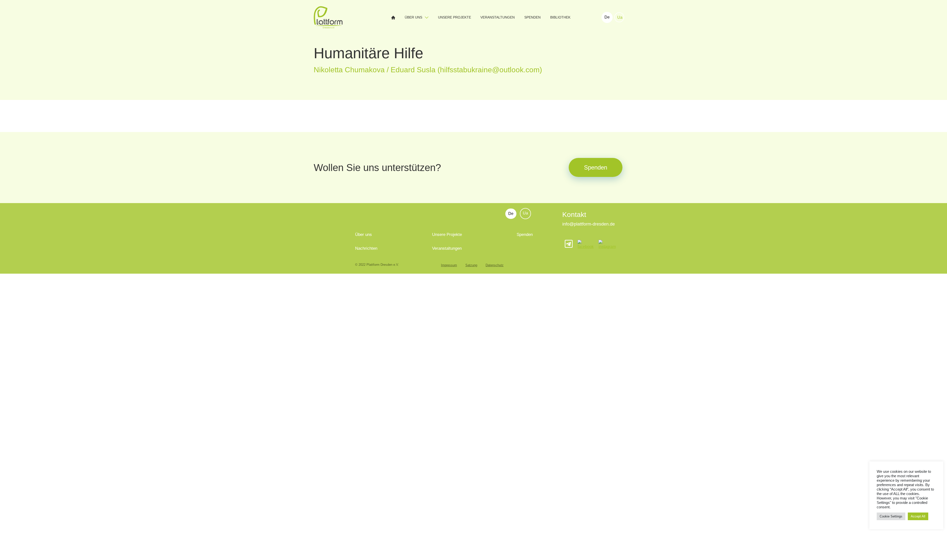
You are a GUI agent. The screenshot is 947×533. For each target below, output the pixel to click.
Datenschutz (495, 265)
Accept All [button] (918, 516)
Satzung (471, 265)
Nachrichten (366, 248)
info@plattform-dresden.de (588, 224)
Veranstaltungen (497, 17)
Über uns (414, 17)
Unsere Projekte (454, 17)
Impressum (449, 265)
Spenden (532, 17)
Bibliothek (560, 17)
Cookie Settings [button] (891, 516)
